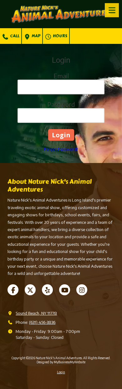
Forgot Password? (61, 149)
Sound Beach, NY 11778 (36, 313)
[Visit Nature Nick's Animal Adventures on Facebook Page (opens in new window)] (13, 289)
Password (61, 104)
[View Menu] (112, 10)
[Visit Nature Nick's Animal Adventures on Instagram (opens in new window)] (81, 289)
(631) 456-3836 (42, 322)
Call (14, 36)
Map (35, 36)
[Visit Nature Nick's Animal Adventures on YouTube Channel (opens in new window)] (64, 289)
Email (61, 76)
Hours (59, 36)
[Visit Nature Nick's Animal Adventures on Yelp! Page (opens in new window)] (47, 289)
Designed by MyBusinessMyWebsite (61, 362)
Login (61, 372)
